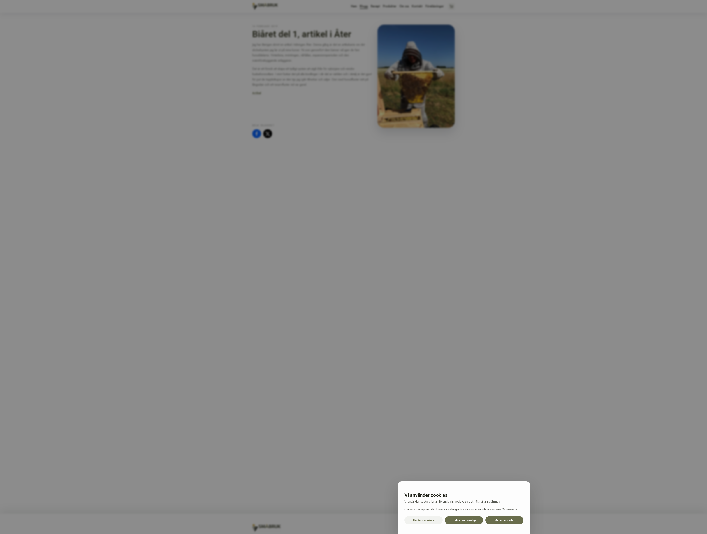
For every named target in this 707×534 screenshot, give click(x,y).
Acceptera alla (504, 520)
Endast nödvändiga (464, 520)
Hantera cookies (423, 520)
